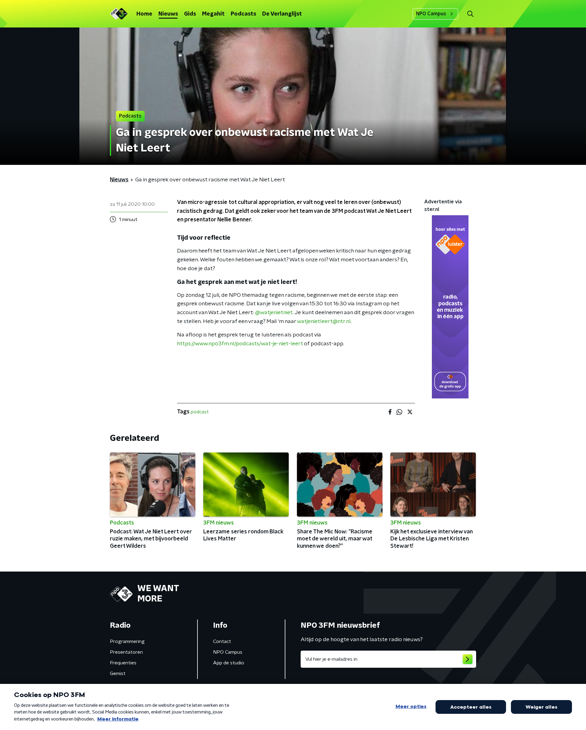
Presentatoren (126, 652)
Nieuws (168, 14)
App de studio (228, 662)
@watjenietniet (274, 312)
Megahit (213, 14)
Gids (190, 14)
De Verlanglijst (282, 14)
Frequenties (123, 662)
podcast (200, 411)
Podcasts (243, 14)
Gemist (117, 673)
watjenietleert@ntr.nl (324, 321)
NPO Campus (431, 13)
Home (144, 14)
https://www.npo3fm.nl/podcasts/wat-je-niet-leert (240, 344)
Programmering (127, 641)
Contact (222, 641)
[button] (470, 14)
